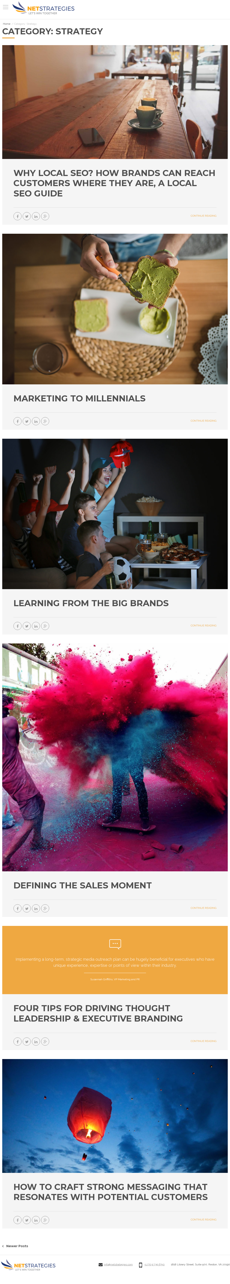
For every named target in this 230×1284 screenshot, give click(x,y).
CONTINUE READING (204, 215)
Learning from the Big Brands (91, 603)
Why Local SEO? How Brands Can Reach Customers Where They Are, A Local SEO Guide (114, 183)
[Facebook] (17, 216)
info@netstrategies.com (118, 1264)
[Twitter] (27, 216)
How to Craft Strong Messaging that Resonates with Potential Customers (110, 1192)
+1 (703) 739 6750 (154, 1264)
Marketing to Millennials (79, 398)
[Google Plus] (45, 216)
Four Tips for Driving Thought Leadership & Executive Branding (98, 1013)
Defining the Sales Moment (82, 885)
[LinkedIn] (36, 216)
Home (6, 23)
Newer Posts (17, 1246)
